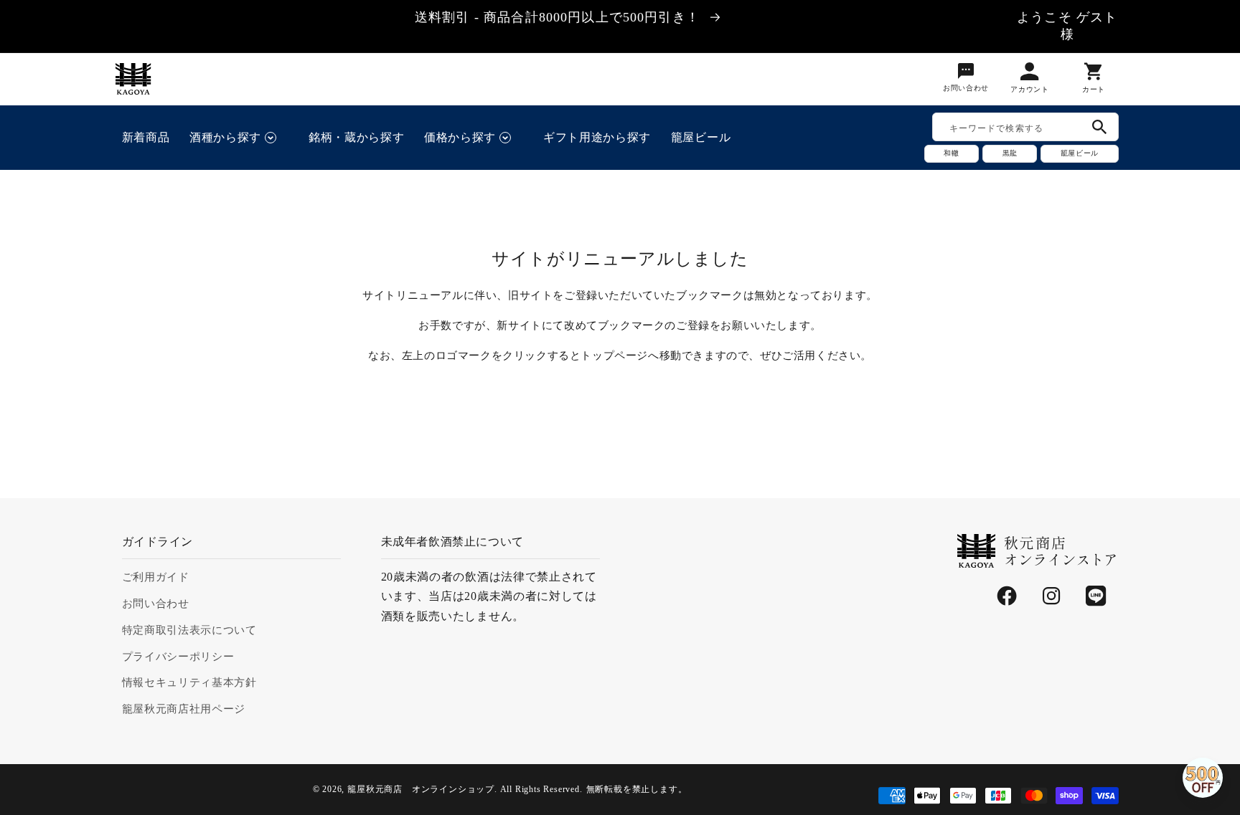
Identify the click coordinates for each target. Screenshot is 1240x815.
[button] (239, 137)
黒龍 (1010, 153)
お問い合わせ (155, 603)
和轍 (951, 153)
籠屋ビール (1079, 153)
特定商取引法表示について (189, 630)
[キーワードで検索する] (1099, 126)
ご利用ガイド (155, 577)
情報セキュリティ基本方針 (189, 682)
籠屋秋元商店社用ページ (184, 709)
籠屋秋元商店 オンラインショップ (420, 789)
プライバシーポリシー (178, 656)
